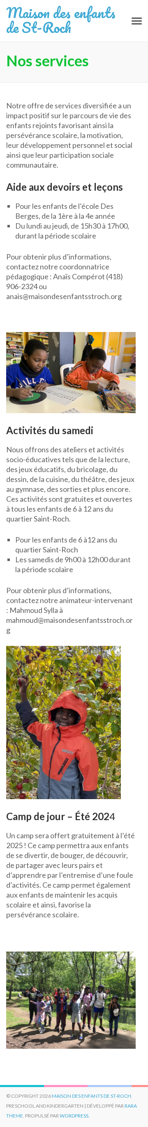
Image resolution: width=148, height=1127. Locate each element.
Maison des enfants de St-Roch (61, 20)
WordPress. (75, 1116)
